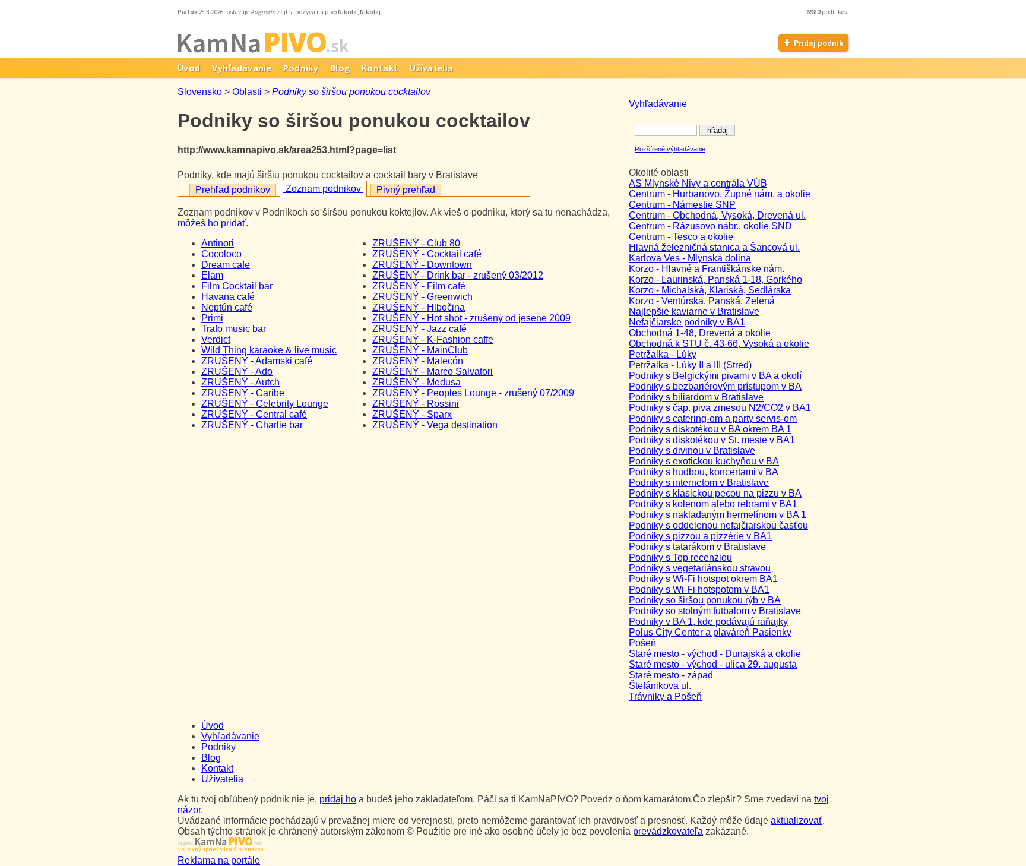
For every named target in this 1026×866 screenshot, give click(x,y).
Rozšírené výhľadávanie (670, 149)
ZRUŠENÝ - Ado (237, 371)
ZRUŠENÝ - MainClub (420, 350)
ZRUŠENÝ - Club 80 (416, 243)
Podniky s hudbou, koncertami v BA (703, 472)
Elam (212, 275)
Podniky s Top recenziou (680, 557)
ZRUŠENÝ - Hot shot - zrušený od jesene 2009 (471, 318)
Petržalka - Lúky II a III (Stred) (690, 365)
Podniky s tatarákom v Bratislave (697, 547)
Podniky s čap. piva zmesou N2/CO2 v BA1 (720, 408)
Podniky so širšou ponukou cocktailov (351, 92)
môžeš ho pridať (212, 223)
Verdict (215, 339)
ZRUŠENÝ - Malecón (417, 361)
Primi (212, 318)
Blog (340, 68)
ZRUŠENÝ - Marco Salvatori (432, 371)
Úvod (189, 68)
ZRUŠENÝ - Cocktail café (427, 254)
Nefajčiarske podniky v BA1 (687, 322)
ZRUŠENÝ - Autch (240, 382)
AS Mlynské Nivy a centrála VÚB (698, 183)
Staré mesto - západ (671, 675)
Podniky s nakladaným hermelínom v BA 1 (717, 515)
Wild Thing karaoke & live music (269, 350)
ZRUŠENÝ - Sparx (412, 414)
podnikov (827, 12)
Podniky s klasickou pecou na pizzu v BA (715, 493)
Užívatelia (431, 68)
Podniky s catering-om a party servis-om (713, 418)
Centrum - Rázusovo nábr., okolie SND (710, 226)
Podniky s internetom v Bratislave (699, 483)
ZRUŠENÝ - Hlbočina (418, 307)
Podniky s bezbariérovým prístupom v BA (715, 386)
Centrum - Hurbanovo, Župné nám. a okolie (719, 194)
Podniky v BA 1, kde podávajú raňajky (708, 622)
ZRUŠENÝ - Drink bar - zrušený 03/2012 (457, 275)
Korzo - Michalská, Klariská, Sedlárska (710, 290)
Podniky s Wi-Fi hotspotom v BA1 (699, 589)
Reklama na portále (219, 860)
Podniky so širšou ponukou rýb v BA (705, 600)
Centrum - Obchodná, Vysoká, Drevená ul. (717, 215)
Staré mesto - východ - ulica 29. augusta (713, 664)
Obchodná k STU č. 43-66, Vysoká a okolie (719, 344)
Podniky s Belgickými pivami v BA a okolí (715, 376)
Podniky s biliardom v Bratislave (696, 397)
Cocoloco (221, 254)
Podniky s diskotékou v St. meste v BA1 (712, 440)
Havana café (228, 297)
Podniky (300, 68)
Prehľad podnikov (233, 190)
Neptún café (226, 307)
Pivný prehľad (406, 190)
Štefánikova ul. (660, 686)
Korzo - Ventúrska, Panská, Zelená (702, 301)
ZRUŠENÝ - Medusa (416, 382)
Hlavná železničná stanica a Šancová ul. (714, 247)
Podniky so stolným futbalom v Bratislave (715, 611)
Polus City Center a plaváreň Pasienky (710, 632)
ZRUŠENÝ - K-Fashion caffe (432, 339)
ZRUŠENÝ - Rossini (415, 404)
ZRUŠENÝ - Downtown (422, 265)
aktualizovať (796, 821)
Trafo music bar (233, 329)
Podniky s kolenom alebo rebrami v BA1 (713, 504)
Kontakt (380, 68)
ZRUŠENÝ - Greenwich (422, 297)
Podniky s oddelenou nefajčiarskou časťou (718, 525)
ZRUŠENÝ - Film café (419, 286)
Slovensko (200, 92)
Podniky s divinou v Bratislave (692, 450)
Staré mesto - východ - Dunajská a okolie (715, 654)
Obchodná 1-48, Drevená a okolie (700, 333)
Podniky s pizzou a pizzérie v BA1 (700, 536)
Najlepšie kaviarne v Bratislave (694, 311)
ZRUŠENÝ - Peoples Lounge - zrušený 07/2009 (473, 393)
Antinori (217, 243)
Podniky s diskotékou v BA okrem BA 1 (710, 429)
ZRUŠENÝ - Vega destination (435, 425)
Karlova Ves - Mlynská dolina (690, 258)
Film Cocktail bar (237, 286)
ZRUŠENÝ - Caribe (242, 393)
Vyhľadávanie (241, 68)
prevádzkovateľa (668, 831)
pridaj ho (337, 799)
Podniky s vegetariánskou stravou (700, 568)
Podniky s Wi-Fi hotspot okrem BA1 (703, 579)
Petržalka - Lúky (662, 354)
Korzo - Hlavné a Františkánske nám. (706, 269)
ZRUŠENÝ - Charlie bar (252, 425)
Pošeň (642, 643)
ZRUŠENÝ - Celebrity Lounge (264, 404)
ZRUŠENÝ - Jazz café (419, 329)
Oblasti (247, 92)
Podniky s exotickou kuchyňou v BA (704, 461)
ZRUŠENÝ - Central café (254, 414)
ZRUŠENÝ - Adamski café (256, 361)
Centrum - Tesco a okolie (681, 237)
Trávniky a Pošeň (665, 696)
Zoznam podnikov (323, 189)
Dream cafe (225, 265)
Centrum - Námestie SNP (682, 205)
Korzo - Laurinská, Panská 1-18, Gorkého (715, 279)
